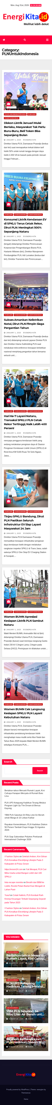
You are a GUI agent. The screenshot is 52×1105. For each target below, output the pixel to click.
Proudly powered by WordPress (18, 1089)
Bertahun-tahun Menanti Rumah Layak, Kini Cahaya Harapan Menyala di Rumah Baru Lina (25, 793)
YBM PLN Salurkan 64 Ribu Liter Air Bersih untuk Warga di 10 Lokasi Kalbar (26, 1014)
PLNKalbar (32, 114)
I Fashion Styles (12, 856)
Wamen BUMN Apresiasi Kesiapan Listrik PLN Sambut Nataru (23, 621)
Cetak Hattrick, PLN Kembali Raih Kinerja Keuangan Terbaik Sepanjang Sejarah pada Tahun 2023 (25, 899)
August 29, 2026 (16, 1019)
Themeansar (25, 1093)
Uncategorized (12, 952)
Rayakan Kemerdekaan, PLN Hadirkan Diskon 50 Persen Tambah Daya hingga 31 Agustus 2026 (26, 827)
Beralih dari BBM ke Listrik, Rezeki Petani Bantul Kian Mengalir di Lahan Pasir (25, 886)
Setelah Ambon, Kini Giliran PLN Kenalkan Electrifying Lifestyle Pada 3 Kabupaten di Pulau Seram (26, 860)
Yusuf (7, 895)
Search (8, 761)
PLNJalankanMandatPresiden (15, 114)
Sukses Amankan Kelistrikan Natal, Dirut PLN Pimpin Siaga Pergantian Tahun (24, 324)
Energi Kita (30, 140)
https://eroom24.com (14, 869)
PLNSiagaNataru (20, 214)
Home (26, 1099)
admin (30, 963)
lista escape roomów (14, 882)
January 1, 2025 (13, 140)
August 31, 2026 (16, 963)
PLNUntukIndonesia (12, 118)
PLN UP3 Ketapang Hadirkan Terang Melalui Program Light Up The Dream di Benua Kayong (25, 805)
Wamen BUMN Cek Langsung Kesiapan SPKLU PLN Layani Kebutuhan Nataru (24, 713)
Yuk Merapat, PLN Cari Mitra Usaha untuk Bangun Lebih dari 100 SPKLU (25, 873)
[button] (25, 40)
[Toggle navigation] (47, 39)
